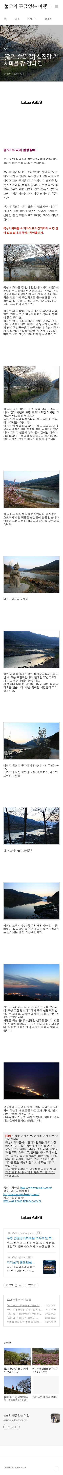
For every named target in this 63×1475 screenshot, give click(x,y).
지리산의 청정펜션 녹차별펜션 (21, 1262)
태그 (16, 19)
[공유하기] (16, 1285)
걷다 (9, 1299)
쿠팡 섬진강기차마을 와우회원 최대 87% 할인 (31, 1238)
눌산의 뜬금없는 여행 (25, 6)
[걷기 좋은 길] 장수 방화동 (21, 1317)
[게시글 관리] (20, 1285)
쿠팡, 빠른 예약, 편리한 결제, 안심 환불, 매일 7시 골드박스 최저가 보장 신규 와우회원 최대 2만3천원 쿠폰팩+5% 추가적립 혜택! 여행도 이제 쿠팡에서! (31, 1244)
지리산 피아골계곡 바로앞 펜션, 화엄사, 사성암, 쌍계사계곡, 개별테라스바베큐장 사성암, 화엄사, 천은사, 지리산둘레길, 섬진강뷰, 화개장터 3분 (21, 1268)
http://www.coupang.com (21, 1233)
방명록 (48, 19)
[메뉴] (56, 6)
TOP (56, 1468)
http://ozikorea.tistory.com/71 (22, 1201)
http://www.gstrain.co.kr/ (36, 1187)
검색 (48, 6)
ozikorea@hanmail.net (15, 1420)
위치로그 (32, 19)
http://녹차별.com (16, 1257)
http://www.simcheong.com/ (21, 1194)
